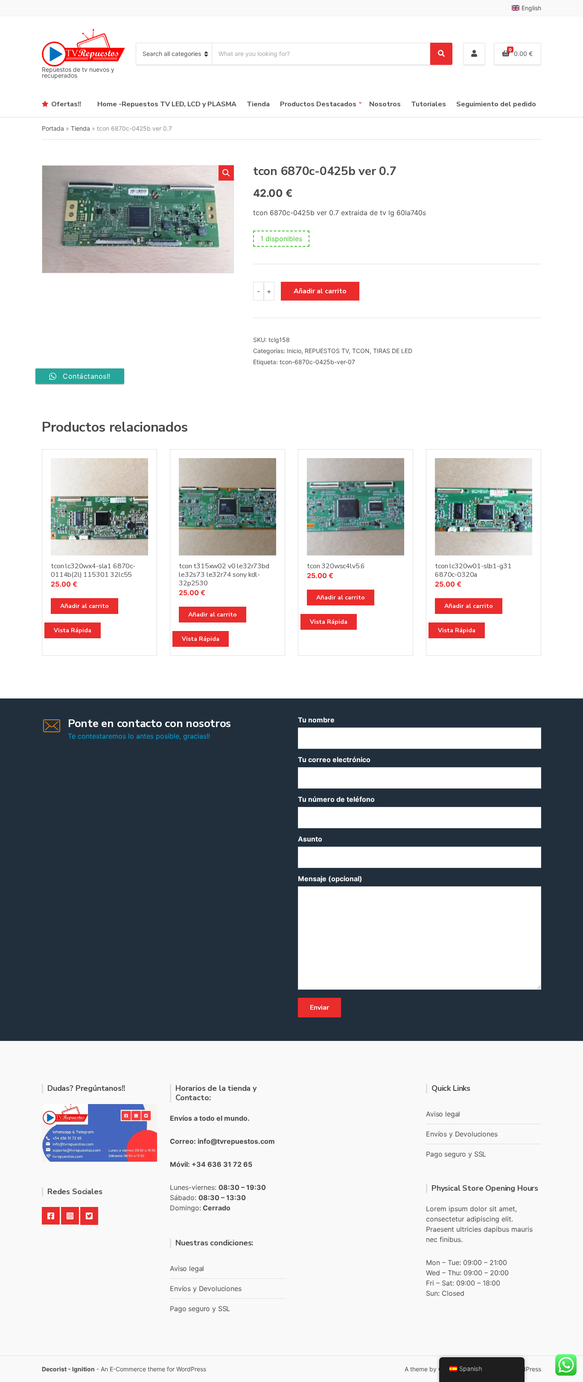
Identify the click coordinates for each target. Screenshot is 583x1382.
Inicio (294, 350)
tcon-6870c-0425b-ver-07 (317, 361)
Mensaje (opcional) (330, 878)
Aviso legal (187, 1268)
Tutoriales (428, 104)
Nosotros (385, 104)
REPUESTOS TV (327, 350)
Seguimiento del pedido (496, 104)
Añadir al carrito (320, 291)
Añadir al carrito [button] (84, 606)
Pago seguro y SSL (200, 1308)
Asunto (310, 839)
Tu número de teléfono (336, 799)
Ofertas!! (66, 104)
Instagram (70, 1216)
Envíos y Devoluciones (206, 1288)
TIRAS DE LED (392, 350)
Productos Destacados (318, 104)
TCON (361, 350)
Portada (53, 128)
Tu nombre (316, 720)
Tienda (258, 104)
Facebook (51, 1216)
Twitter (89, 1216)
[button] (226, 173)
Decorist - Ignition (68, 1369)
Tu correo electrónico (334, 759)
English (531, 8)
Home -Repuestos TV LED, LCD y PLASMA (166, 104)
